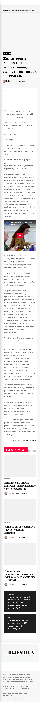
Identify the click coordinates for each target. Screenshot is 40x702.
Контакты (33, 698)
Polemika (9, 81)
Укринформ (31, 440)
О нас (10, 698)
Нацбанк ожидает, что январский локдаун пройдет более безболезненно (20, 485)
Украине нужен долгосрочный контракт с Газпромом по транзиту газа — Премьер (19, 575)
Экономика (7, 53)
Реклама (25, 698)
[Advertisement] (20, 32)
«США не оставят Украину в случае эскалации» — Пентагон (19, 529)
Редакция (16, 698)
